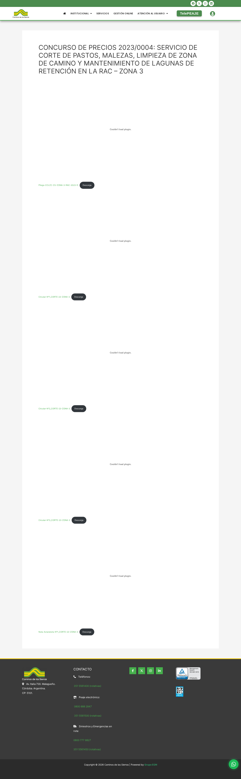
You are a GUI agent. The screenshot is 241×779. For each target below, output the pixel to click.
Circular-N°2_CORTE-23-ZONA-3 (54, 408)
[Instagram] (150, 670)
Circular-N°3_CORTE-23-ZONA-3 (54, 520)
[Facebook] (132, 670)
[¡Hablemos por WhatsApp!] (234, 764)
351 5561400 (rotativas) (87, 685)
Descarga (87, 185)
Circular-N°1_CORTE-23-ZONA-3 (54, 297)
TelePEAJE (189, 13)
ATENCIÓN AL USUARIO (151, 13)
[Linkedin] (159, 670)
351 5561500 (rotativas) (87, 715)
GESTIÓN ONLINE (123, 13)
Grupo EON (150, 764)
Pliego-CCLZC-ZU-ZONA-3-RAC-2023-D (58, 185)
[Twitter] (141, 670)
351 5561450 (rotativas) (87, 749)
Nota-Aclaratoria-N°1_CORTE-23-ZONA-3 (58, 632)
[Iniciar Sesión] (212, 13)
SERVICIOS (102, 13)
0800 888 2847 (82, 706)
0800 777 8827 (82, 740)
